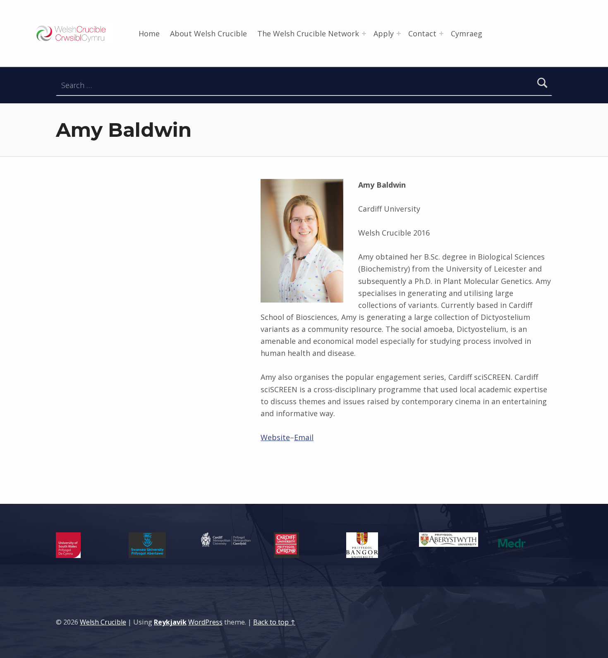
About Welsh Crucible (208, 33)
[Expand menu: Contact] (441, 33)
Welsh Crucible (103, 622)
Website (275, 437)
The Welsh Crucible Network (308, 33)
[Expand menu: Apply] (399, 33)
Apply (383, 33)
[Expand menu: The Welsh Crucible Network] (364, 33)
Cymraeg (466, 33)
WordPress (205, 622)
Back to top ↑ (274, 622)
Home (149, 33)
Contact (422, 33)
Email (304, 437)
